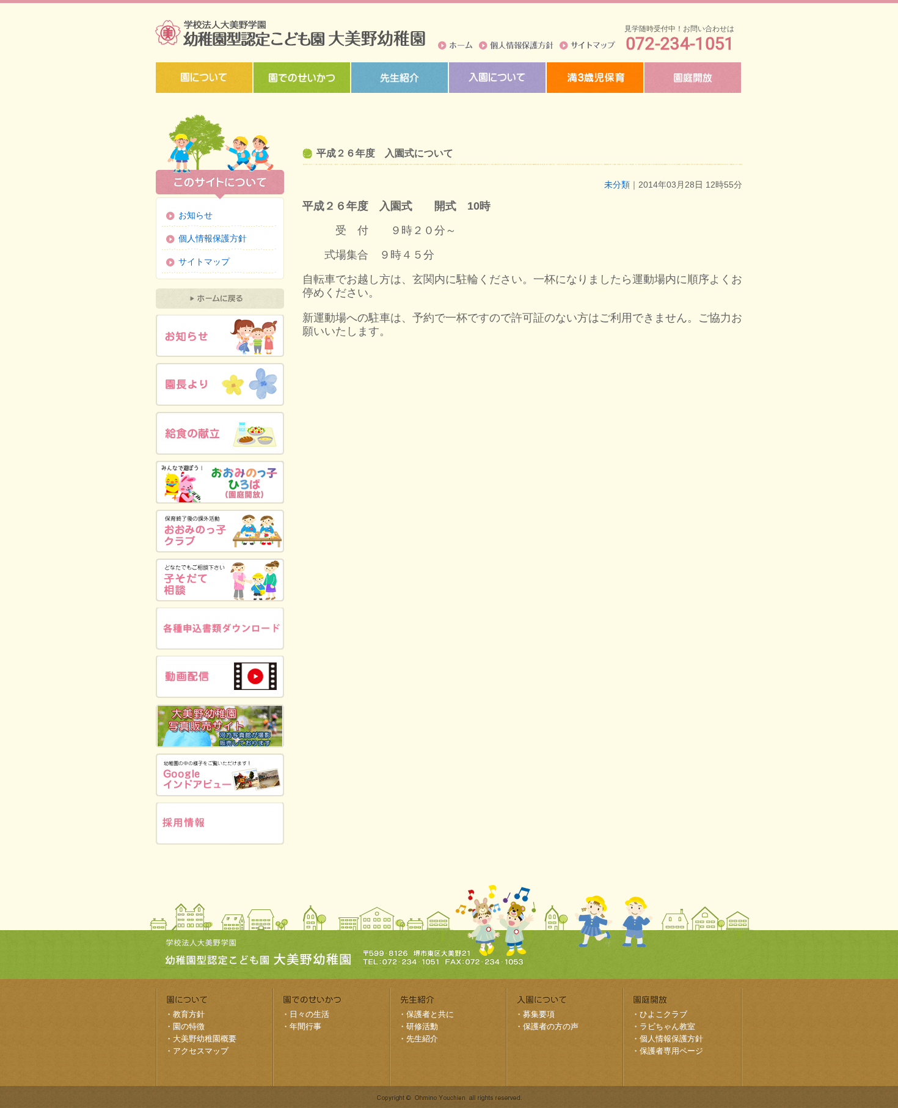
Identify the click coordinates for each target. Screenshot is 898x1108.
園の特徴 (189, 1026)
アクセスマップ (200, 1050)
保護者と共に (430, 1014)
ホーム (455, 45)
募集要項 (539, 1014)
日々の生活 (309, 1014)
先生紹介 (422, 1038)
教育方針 (189, 1014)
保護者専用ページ (671, 1050)
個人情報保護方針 (516, 45)
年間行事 (305, 1026)
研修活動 (422, 1026)
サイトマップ (587, 45)
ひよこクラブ (663, 1014)
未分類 (617, 184)
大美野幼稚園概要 (204, 1038)
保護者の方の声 (551, 1026)
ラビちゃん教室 (667, 1026)
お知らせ (195, 215)
